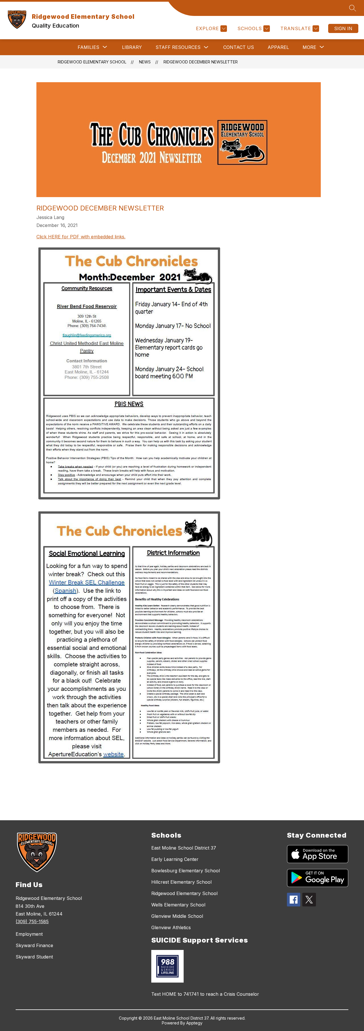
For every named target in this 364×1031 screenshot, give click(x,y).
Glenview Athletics (171, 927)
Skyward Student (34, 957)
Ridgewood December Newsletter (201, 61)
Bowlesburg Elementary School (185, 870)
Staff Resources (178, 47)
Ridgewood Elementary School (92, 61)
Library (132, 47)
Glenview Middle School (177, 916)
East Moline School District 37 (183, 848)
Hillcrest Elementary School (181, 882)
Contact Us (238, 47)
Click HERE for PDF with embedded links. (80, 236)
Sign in (343, 28)
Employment (29, 934)
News (145, 61)
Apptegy (194, 1022)
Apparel (278, 47)
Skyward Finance (34, 945)
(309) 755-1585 (32, 921)
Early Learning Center (174, 859)
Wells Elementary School (178, 905)
